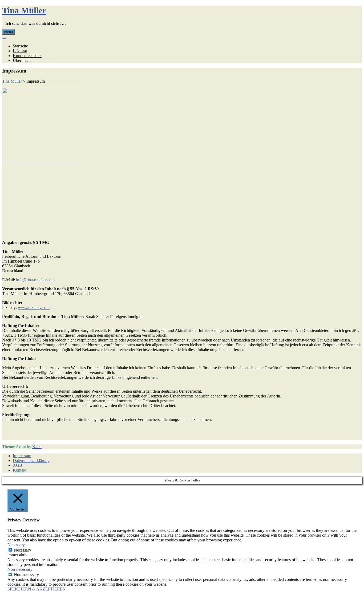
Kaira (37, 446)
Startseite (20, 46)
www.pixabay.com (34, 307)
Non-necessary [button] (20, 569)
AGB (17, 465)
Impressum (22, 455)
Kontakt (19, 470)
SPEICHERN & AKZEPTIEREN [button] (36, 589)
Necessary (22, 550)
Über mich (22, 60)
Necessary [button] (16, 544)
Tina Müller (24, 10)
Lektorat (20, 51)
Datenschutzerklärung (31, 460)
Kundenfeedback (27, 55)
